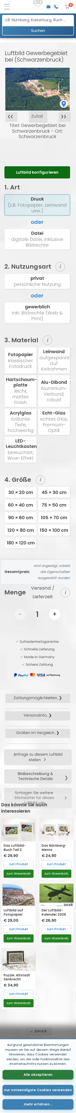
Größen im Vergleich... (36, 732)
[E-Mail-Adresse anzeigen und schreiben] (48, 7)
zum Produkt (18, 864)
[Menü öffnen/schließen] (8, 6)
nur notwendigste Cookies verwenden (38, 1090)
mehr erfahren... (38, 1104)
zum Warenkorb (19, 873)
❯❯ (63, 116)
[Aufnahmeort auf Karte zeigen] (64, 104)
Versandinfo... (36, 715)
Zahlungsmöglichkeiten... (36, 697)
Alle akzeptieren (38, 1074)
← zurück (38, 1031)
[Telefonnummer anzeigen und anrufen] (56, 7)
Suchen (38, 30)
